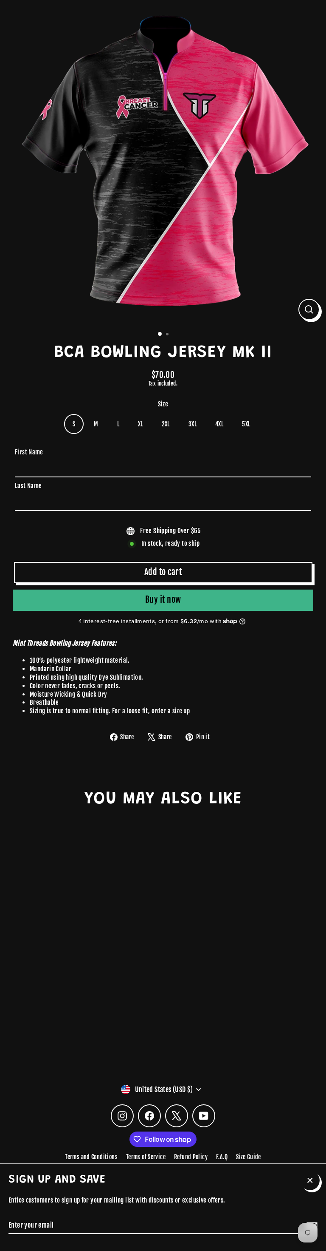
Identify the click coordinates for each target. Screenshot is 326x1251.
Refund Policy (191, 1156)
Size (163, 404)
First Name (29, 452)
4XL (219, 424)
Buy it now (163, 599)
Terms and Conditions (91, 1156)
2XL (166, 424)
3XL (192, 424)
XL (140, 424)
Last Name (28, 486)
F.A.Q (222, 1156)
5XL (246, 424)
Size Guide (248, 1156)
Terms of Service (146, 1156)
